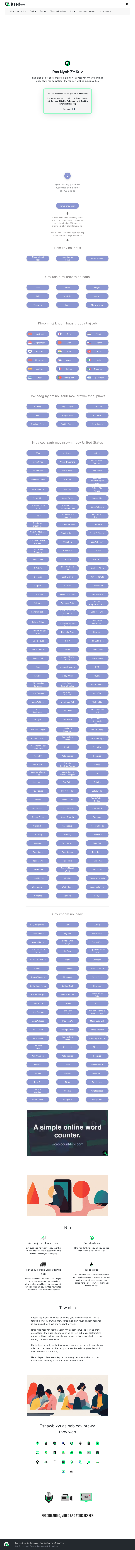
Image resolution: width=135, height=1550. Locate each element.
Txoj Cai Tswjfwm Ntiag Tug (52, 1543)
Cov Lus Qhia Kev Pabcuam (63, 101)
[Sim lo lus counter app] (67, 1133)
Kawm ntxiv (82, 93)
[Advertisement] (67, 35)
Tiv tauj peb (53, 1546)
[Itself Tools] (67, 1505)
